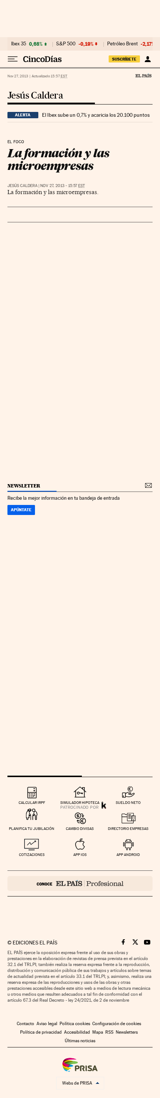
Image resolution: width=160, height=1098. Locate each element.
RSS (109, 1032)
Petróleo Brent (122, 43)
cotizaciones (32, 855)
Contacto (25, 1023)
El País (143, 75)
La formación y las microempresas (58, 159)
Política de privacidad (41, 1032)
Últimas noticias (80, 1041)
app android (128, 855)
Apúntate (21, 509)
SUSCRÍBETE (124, 59)
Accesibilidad (77, 1032)
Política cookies (75, 1023)
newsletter (23, 486)
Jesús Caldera (35, 96)
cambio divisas (80, 829)
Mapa (97, 1032)
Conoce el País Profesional (80, 883)
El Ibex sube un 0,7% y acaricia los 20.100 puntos (96, 115)
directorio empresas (128, 829)
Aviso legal (46, 1023)
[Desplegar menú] (12, 59)
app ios (80, 855)
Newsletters (127, 1032)
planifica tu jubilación (31, 829)
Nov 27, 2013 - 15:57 (62, 185)
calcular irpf (32, 803)
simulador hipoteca (79, 803)
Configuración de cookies (116, 1023)
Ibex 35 (18, 43)
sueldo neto (128, 803)
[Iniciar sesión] (148, 59)
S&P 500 (66, 43)
